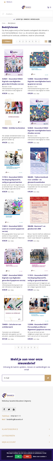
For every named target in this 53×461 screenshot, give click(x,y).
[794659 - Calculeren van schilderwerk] (13, 308)
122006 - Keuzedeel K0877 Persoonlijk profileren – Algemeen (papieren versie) (39, 327)
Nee (27, 456)
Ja (18, 456)
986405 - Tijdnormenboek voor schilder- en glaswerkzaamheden (38, 179)
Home (3, 23)
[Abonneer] (48, 378)
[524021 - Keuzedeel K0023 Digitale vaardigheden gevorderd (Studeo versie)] (13, 63)
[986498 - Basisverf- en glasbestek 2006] (39, 210)
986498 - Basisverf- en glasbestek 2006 (36, 227)
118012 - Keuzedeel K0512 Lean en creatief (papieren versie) (13, 228)
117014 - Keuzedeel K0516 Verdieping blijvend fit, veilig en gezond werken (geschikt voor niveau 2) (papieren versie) (12, 180)
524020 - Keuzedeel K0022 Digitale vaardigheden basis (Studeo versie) (39, 130)
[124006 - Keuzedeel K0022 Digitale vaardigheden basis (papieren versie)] (39, 63)
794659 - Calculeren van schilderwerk (11, 325)
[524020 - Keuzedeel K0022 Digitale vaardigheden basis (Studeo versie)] (39, 112)
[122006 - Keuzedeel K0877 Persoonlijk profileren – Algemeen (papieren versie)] (39, 308)
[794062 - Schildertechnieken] (13, 112)
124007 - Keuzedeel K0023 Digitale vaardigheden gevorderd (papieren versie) (13, 278)
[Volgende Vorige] (39, 41)
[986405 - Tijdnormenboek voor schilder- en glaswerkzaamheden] (39, 161)
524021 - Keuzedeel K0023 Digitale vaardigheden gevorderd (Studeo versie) (13, 81)
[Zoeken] (4, 14)
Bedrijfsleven (12, 23)
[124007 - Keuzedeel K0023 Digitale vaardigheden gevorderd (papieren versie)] (13, 259)
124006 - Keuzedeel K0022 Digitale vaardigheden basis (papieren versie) (39, 81)
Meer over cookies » (39, 456)
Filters (7, 41)
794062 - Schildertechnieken (13, 128)
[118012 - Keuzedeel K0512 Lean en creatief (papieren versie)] (13, 210)
